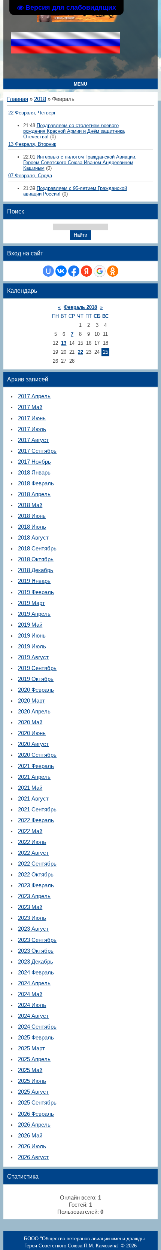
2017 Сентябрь (37, 451)
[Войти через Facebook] (73, 271)
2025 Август (33, 1092)
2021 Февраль (36, 766)
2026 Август (33, 1157)
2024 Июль (32, 1005)
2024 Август (33, 1016)
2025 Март (31, 1048)
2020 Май (30, 722)
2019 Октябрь (36, 679)
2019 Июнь (32, 636)
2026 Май (30, 1136)
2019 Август (33, 657)
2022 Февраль (36, 820)
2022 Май (30, 831)
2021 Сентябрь (37, 810)
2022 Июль (32, 842)
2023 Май (30, 907)
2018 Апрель (34, 494)
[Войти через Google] (100, 271)
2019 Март (31, 603)
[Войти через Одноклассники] (112, 271)
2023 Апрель (34, 896)
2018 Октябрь (36, 559)
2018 (40, 99)
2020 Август (33, 744)
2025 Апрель (34, 1059)
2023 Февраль (36, 885)
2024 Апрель (34, 983)
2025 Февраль (36, 1038)
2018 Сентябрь (37, 549)
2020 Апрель (34, 712)
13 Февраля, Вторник (32, 144)
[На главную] (79, 20)
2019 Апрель (34, 614)
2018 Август (33, 538)
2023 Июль (32, 918)
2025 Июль (32, 1081)
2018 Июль (32, 527)
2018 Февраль (36, 483)
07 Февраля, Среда (30, 175)
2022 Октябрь (36, 875)
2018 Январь (34, 473)
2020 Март (31, 701)
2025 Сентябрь (37, 1103)
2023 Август (33, 929)
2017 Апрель (34, 396)
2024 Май (30, 994)
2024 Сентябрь (37, 1027)
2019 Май (30, 625)
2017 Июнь (32, 418)
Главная (17, 99)
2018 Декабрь (35, 570)
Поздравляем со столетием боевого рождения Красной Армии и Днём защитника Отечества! (74, 131)
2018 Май (30, 505)
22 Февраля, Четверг (32, 113)
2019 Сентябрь (37, 668)
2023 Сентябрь (37, 940)
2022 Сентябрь (37, 864)
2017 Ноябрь (34, 462)
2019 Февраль (36, 592)
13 (63, 343)
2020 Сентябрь (37, 755)
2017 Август (33, 440)
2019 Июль (32, 646)
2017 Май (30, 407)
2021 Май (30, 788)
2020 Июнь (32, 733)
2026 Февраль (36, 1114)
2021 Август (33, 799)
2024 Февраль (36, 973)
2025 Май (30, 1070)
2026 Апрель (34, 1125)
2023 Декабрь (35, 962)
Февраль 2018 (80, 307)
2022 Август (33, 853)
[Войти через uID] (48, 271)
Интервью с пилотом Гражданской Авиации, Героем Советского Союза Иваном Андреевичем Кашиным (80, 162)
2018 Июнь (32, 516)
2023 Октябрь (36, 951)
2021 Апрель (34, 777)
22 (80, 352)
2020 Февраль (36, 690)
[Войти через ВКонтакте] (61, 271)
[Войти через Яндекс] (86, 271)
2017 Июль (32, 429)
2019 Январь (34, 581)
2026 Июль (32, 1146)
